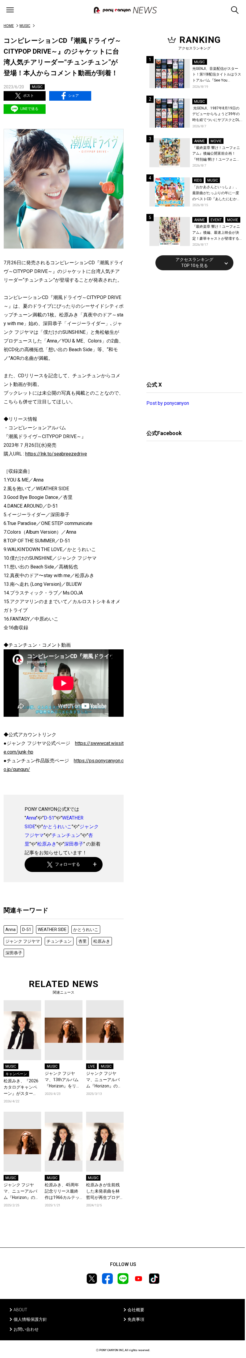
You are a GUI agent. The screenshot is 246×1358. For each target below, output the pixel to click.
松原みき (46, 844)
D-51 (49, 818)
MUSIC (25, 26)
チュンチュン (66, 835)
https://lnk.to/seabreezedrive (56, 454)
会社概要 (136, 1309)
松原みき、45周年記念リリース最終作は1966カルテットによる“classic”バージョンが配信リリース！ (63, 1191)
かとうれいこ (57, 826)
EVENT (216, 220)
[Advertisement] (191, 324)
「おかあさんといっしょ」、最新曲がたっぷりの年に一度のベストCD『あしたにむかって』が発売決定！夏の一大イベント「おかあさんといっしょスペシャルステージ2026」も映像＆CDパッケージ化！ (216, 193)
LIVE (91, 1066)
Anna (31, 818)
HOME (9, 26)
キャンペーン (16, 1074)
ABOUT (20, 1309)
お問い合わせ (26, 1329)
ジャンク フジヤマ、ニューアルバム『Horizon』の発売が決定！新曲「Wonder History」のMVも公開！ (22, 1191)
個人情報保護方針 (30, 1319)
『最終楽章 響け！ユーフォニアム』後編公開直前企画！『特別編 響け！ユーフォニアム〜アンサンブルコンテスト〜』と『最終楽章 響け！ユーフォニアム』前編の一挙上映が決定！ (216, 154)
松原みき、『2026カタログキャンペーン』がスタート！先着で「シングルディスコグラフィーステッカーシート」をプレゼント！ (21, 1087)
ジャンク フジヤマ (22, 941)
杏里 (82, 941)
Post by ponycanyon (167, 403)
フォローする (67, 864)
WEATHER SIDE (52, 929)
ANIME (199, 141)
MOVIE (216, 141)
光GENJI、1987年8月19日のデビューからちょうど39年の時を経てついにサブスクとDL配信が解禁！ (216, 114)
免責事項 (136, 1319)
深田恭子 (73, 844)
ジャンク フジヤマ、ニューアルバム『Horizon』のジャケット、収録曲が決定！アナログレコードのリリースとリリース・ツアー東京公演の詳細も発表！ (104, 1080)
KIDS (198, 180)
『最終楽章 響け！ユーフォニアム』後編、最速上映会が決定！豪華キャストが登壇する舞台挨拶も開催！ (216, 233)
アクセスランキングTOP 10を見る (194, 262)
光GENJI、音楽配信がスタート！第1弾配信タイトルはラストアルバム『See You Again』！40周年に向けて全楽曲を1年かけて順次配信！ (217, 75)
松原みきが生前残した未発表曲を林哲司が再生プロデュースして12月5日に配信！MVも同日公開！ (104, 1191)
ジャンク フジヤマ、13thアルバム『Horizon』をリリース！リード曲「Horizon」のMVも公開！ (62, 1080)
